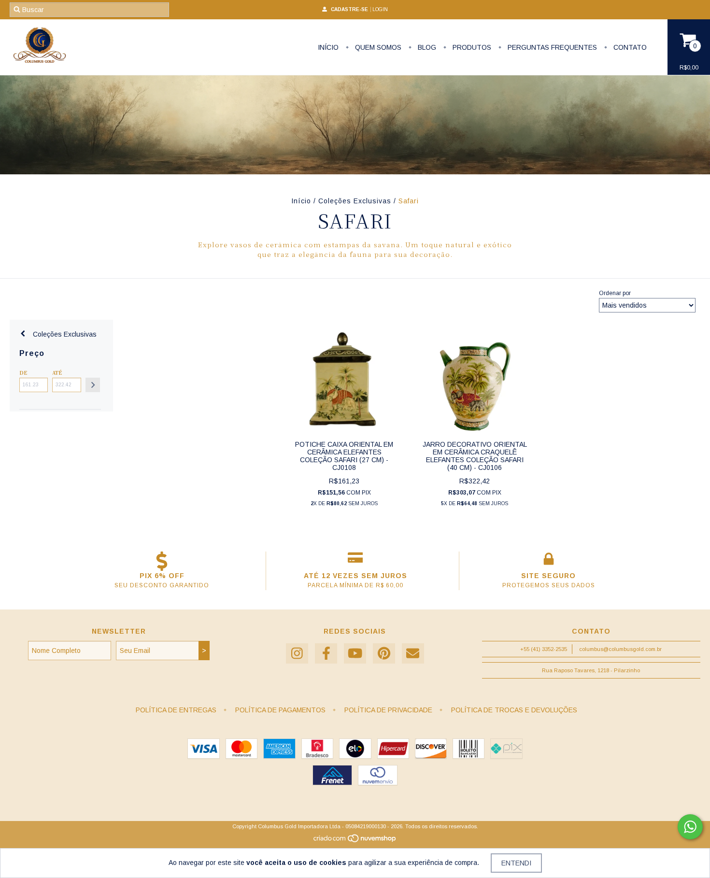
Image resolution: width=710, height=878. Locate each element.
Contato (629, 47)
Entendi (516, 863)
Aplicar (92, 385)
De (23, 372)
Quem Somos (377, 47)
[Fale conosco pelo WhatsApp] (690, 826)
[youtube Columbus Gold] (355, 653)
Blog (426, 47)
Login (380, 9)
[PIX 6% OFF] (161, 561)
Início (328, 47)
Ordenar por (615, 293)
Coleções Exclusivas (354, 201)
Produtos (471, 47)
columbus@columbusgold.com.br (620, 649)
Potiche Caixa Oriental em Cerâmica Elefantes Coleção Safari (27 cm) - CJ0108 (344, 455)
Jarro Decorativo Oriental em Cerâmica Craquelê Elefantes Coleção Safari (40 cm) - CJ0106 (475, 455)
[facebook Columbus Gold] (326, 653)
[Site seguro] (548, 561)
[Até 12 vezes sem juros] (355, 561)
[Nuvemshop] (355, 841)
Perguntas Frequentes (551, 47)
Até (57, 372)
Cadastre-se (349, 9)
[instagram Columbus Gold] (297, 653)
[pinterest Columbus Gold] (384, 653)
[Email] (413, 653)
